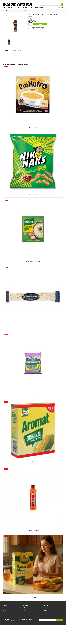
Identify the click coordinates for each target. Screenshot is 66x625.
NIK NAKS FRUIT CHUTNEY (33, 194)
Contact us (46, 610)
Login (24, 610)
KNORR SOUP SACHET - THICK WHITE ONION (33, 261)
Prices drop (5, 607)
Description (8, 50)
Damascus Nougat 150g (33, 328)
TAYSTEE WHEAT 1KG (33, 597)
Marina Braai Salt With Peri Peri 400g (33, 530)
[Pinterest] (42, 28)
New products (5, 609)
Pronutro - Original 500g (33, 127)
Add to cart (40, 24)
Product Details (17, 50)
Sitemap (24, 609)
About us (45, 607)
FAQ (24, 607)
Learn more (35, 21)
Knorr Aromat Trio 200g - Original (33, 463)
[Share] (33, 28)
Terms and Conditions (47, 609)
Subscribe (59, 619)
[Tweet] (38, 28)
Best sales (4, 610)
